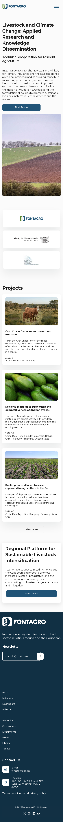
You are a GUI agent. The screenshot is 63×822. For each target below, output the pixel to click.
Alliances (7, 709)
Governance (9, 726)
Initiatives (7, 698)
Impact (6, 692)
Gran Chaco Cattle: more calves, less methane (28, 333)
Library (6, 742)
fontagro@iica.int (20, 770)
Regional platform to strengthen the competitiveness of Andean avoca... (28, 408)
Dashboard (8, 703)
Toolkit (6, 748)
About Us (7, 720)
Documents (9, 731)
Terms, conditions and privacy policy (24, 793)
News (5, 737)
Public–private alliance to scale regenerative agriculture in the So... (27, 487)
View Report (31, 593)
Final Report (21, 107)
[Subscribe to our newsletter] (40, 656)
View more (32, 529)
